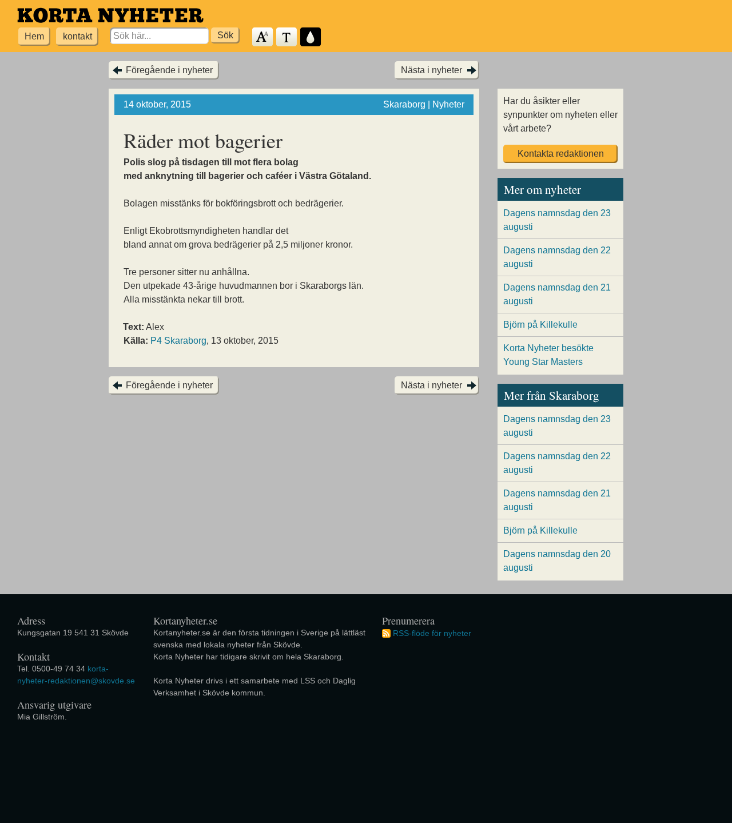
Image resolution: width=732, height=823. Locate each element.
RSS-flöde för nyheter (432, 633)
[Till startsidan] (110, 15)
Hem (34, 36)
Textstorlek (263, 37)
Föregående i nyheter (169, 70)
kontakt (77, 36)
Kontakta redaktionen (561, 153)
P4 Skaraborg (178, 340)
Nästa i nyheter (431, 70)
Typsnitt (287, 37)
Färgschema (311, 37)
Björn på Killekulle (540, 324)
